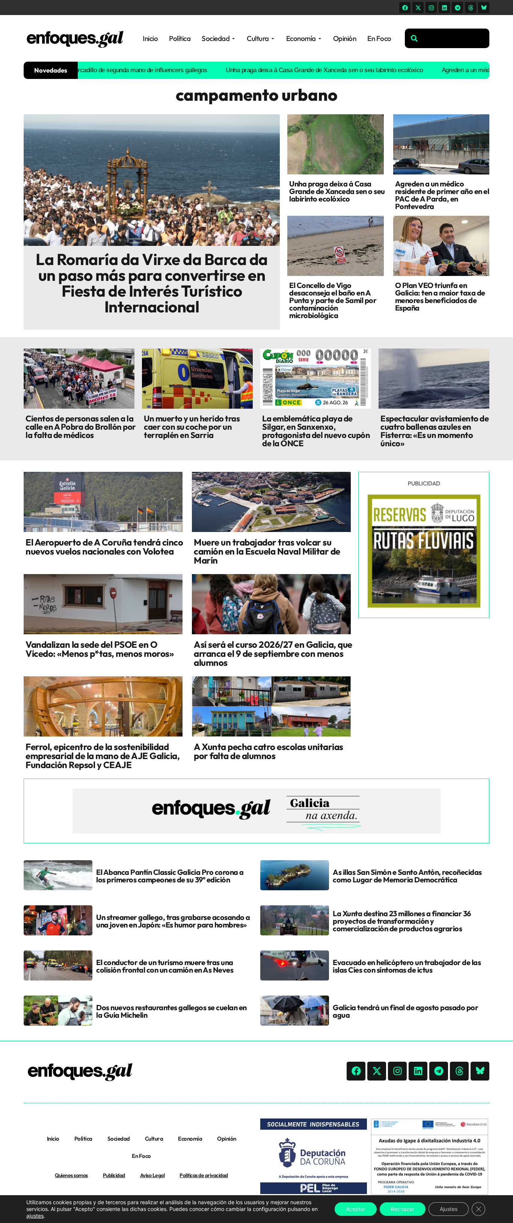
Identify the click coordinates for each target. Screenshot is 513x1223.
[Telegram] (457, 7)
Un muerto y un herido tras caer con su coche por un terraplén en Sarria (192, 426)
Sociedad (118, 1138)
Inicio (53, 1138)
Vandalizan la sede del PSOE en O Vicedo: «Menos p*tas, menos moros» (100, 649)
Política (83, 1138)
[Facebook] (404, 7)
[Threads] (470, 7)
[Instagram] (431, 7)
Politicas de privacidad (204, 1175)
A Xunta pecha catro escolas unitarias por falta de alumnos (268, 751)
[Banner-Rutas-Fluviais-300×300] (424, 605)
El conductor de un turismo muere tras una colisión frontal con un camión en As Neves (164, 966)
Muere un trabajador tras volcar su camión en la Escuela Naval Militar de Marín (267, 551)
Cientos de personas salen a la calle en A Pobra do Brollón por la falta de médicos (81, 426)
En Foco (141, 1155)
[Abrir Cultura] (273, 38)
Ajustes (448, 1209)
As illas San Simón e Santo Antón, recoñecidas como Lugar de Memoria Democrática (407, 875)
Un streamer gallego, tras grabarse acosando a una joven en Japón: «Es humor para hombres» (173, 920)
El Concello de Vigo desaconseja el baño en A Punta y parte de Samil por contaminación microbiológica (332, 300)
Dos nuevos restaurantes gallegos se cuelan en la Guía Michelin (171, 1011)
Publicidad (114, 1175)
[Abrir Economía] (320, 38)
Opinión (226, 1138)
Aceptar (355, 1209)
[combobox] (447, 38)
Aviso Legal (152, 1175)
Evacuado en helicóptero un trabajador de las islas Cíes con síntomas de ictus (407, 966)
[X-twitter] (418, 7)
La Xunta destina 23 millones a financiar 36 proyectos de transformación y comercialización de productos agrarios (402, 921)
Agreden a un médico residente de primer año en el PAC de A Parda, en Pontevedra (442, 195)
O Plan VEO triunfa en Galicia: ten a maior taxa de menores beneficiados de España (440, 296)
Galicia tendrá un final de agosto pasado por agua (405, 1011)
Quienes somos (71, 1175)
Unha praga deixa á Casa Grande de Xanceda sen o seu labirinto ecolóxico (293, 70)
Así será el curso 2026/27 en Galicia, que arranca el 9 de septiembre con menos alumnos (273, 653)
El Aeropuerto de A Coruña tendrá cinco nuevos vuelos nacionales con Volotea (104, 546)
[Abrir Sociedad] (233, 38)
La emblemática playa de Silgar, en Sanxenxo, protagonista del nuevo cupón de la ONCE (316, 431)
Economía (190, 1138)
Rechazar (402, 1209)
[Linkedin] (444, 7)
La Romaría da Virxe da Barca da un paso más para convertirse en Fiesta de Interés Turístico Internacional (152, 283)
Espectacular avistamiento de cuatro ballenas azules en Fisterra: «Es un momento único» (434, 431)
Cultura (154, 1138)
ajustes (35, 1215)
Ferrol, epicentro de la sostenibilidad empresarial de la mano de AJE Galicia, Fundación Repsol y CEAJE (103, 755)
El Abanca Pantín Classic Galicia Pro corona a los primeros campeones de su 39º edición (170, 875)
